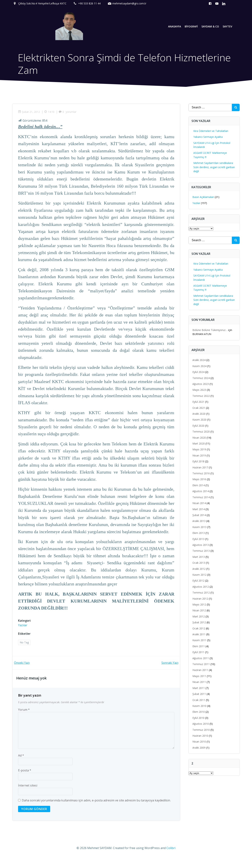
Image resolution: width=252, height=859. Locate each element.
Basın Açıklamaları (203, 197)
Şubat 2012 (199, 622)
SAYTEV (227, 26)
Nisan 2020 (199, 437)
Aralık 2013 (199, 521)
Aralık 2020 (199, 413)
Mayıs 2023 (199, 390)
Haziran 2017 (200, 467)
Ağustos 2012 (200, 586)
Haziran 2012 (200, 598)
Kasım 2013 (199, 527)
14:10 (51, 112)
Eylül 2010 (198, 718)
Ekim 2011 (198, 646)
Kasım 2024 (199, 366)
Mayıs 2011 (199, 676)
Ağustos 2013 (200, 545)
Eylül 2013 (198, 539)
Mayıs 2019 (199, 449)
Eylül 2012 (198, 580)
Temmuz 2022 (201, 396)
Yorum (24, 710)
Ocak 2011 (198, 700)
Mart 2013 (198, 557)
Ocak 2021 (198, 408)
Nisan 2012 (199, 610)
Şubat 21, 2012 (31, 112)
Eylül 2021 (198, 401)
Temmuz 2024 (201, 378)
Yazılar (22, 625)
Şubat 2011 (199, 694)
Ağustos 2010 (200, 723)
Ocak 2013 (198, 562)
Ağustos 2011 (200, 658)
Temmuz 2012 (201, 592)
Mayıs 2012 (199, 604)
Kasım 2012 (199, 574)
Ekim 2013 (198, 533)
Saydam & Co (210, 26)
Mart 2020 (198, 443)
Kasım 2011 (199, 640)
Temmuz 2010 (201, 730)
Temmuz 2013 (201, 550)
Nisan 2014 (199, 503)
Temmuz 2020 (201, 431)
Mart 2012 (198, 616)
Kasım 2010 (199, 706)
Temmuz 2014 (201, 497)
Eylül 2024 (198, 372)
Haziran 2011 (200, 670)
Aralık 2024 (199, 360)
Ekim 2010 (198, 711)
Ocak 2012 (198, 628)
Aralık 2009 (199, 747)
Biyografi (191, 26)
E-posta (24, 770)
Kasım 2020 (199, 419)
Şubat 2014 (199, 515)
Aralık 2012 (199, 569)
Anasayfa (174, 26)
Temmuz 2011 (201, 664)
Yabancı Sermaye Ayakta (208, 137)
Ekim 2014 (198, 485)
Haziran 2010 (200, 735)
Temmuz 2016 (201, 473)
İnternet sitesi (27, 785)
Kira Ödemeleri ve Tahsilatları (210, 131)
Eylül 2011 (198, 652)
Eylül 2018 (198, 461)
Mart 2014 (198, 509)
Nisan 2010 (199, 741)
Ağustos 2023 (200, 384)
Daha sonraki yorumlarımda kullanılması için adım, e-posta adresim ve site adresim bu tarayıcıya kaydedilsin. (96, 800)
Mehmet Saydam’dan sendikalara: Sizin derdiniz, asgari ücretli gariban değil (214, 167)
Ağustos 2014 (200, 491)
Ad (21, 755)
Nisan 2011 (199, 682)
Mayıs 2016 (199, 479)
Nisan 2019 (199, 455)
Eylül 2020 (198, 425)
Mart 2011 (198, 688)
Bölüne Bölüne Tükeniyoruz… (209, 330)
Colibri (170, 848)
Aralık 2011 (199, 634)
